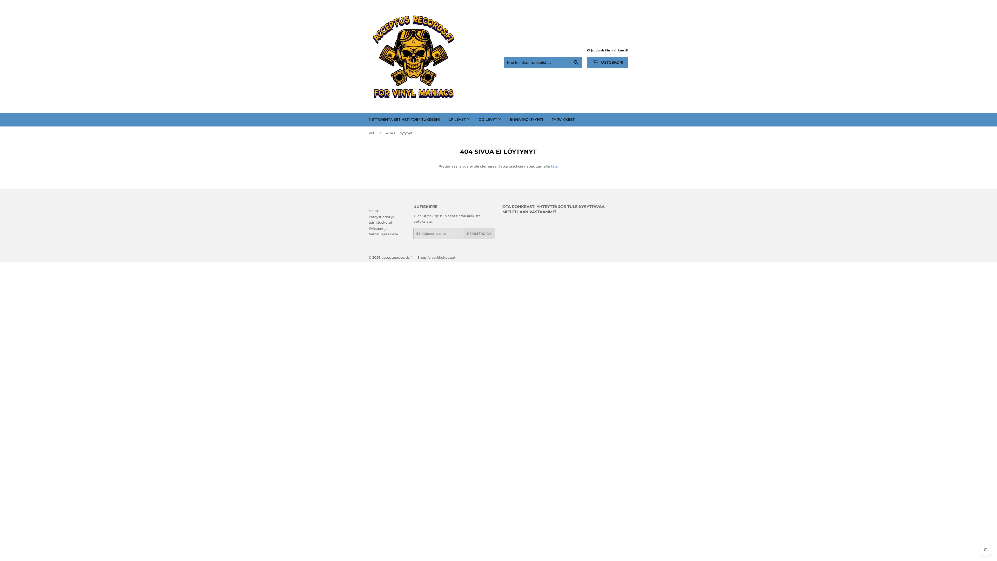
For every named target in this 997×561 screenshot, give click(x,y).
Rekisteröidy (479, 234)
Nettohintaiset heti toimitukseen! (404, 119)
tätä (554, 166)
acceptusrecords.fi (397, 257)
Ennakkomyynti (526, 119)
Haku (373, 211)
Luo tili (623, 50)
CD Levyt (488, 119)
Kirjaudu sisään (598, 50)
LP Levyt (458, 119)
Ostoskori (611, 62)
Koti (372, 133)
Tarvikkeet (563, 119)
